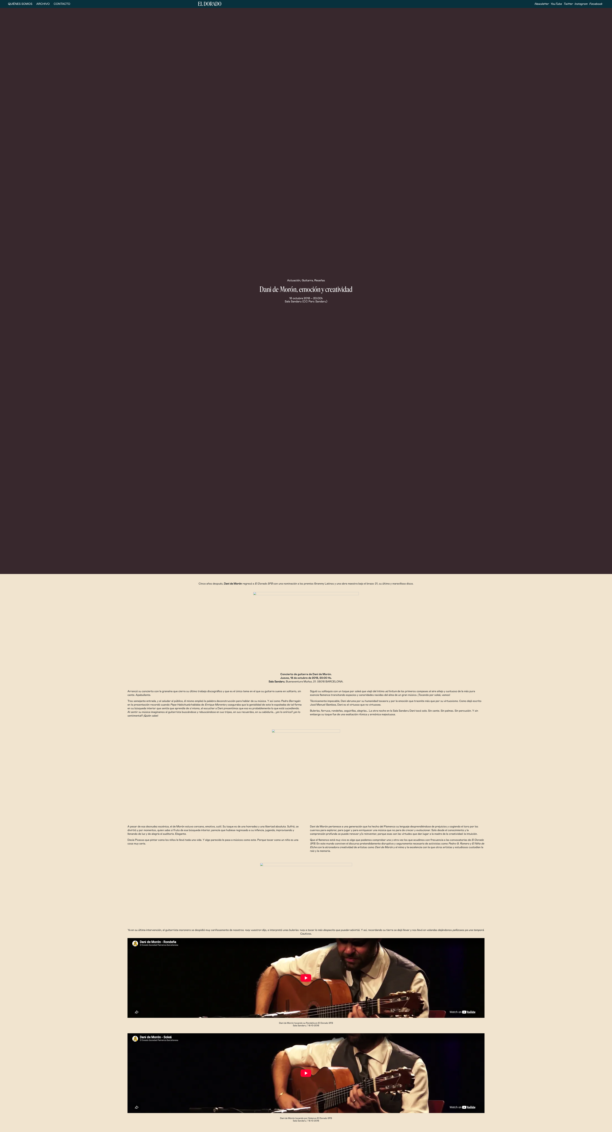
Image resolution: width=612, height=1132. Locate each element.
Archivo (43, 4)
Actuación (293, 280)
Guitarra (307, 280)
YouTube (556, 4)
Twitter (568, 4)
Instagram (581, 4)
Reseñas (319, 280)
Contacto (62, 4)
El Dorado (209, 4)
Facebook (595, 4)
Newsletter (542, 4)
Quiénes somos (20, 4)
